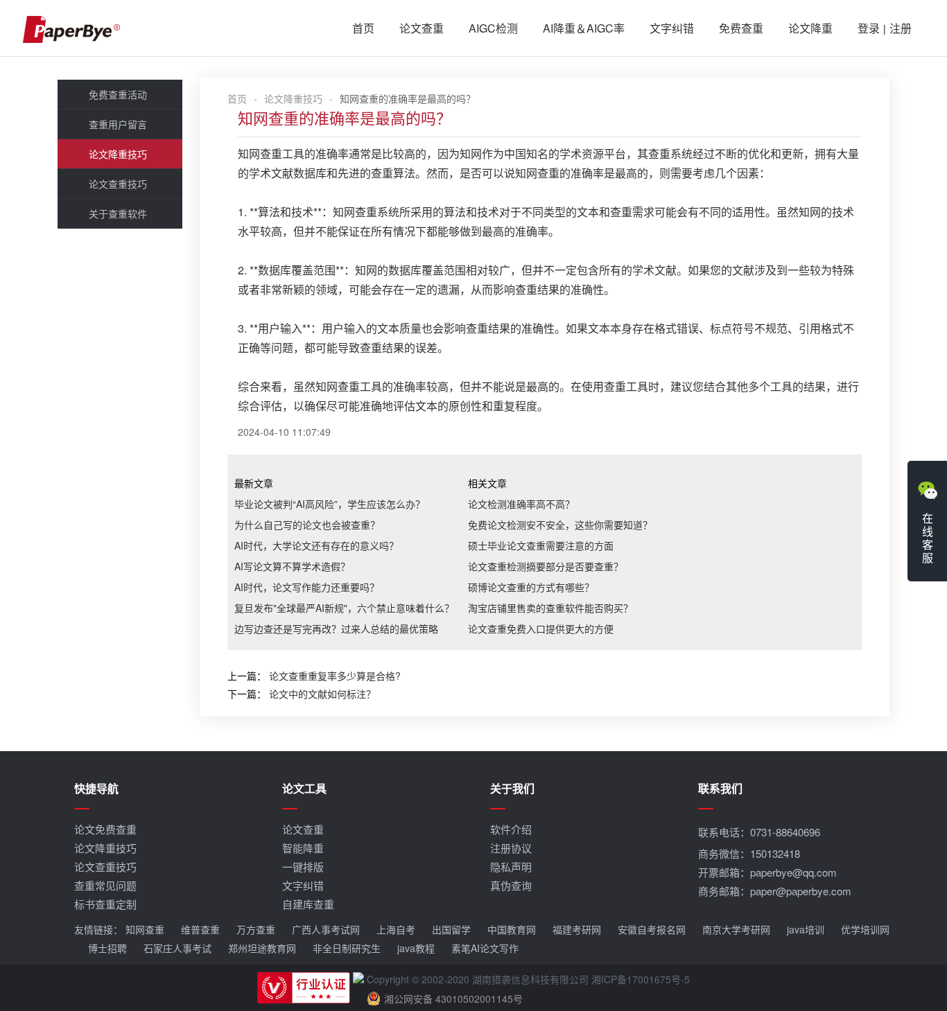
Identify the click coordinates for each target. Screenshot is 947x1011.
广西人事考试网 (326, 929)
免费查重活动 (118, 94)
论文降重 (810, 28)
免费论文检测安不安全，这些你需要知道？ (560, 524)
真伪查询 (511, 885)
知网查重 (144, 929)
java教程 (416, 948)
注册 (900, 28)
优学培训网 (865, 929)
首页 (363, 28)
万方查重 (255, 929)
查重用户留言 (118, 124)
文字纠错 (672, 28)
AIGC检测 (493, 28)
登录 (869, 28)
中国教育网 (511, 929)
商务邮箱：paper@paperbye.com (774, 890)
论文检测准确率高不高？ (521, 504)
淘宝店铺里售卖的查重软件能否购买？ (550, 608)
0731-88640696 (785, 832)
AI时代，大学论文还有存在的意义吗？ (316, 545)
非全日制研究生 (347, 948)
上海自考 (395, 929)
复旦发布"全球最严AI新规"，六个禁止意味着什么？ (344, 608)
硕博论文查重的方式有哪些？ (531, 587)
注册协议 (511, 848)
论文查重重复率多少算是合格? (335, 676)
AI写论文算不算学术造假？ (292, 566)
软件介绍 (511, 829)
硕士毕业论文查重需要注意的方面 (541, 545)
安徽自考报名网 (652, 929)
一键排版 (303, 866)
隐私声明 (511, 866)
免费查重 (741, 28)
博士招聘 (107, 948)
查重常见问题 (105, 885)
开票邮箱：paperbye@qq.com (767, 872)
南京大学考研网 (736, 929)
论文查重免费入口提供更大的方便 (541, 628)
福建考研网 (577, 929)
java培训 (805, 929)
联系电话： (759, 832)
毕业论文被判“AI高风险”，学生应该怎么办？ (329, 504)
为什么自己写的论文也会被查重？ (307, 524)
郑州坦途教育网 (262, 948)
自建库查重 (308, 904)
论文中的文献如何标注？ (322, 694)
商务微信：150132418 (749, 853)
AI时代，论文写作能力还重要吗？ (306, 587)
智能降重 (303, 848)
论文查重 (421, 28)
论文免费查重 (105, 829)
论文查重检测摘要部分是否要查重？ (545, 566)
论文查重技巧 (118, 184)
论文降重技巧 (118, 154)
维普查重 (200, 929)
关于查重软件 (118, 213)
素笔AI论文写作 (485, 948)
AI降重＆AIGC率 (584, 28)
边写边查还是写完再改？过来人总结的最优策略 (336, 628)
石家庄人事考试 (177, 948)
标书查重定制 (105, 904)
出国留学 (451, 929)
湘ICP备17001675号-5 (640, 979)
